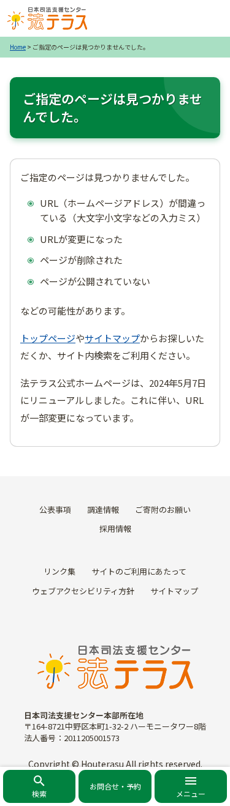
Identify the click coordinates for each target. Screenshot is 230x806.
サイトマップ (112, 338)
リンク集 (59, 571)
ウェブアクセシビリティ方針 (83, 591)
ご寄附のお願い (163, 509)
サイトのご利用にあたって (138, 571)
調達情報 (103, 509)
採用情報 (115, 528)
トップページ (47, 338)
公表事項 (55, 509)
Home (18, 46)
